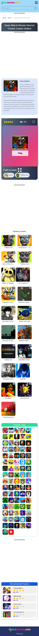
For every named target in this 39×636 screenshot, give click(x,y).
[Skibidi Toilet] (28, 493)
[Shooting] (11, 493)
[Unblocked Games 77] (11, 525)
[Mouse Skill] (11, 481)
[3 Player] (17, 430)
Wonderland (24, 398)
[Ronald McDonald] (17, 487)
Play (20, 153)
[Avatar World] (17, 443)
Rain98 (22, 379)
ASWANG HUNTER (25, 360)
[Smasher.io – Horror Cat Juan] (25, 240)
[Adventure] (5, 436)
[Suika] (17, 506)
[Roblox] (11, 487)
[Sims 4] (17, 493)
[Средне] (8, 122)
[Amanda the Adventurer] (22, 436)
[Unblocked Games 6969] (5, 525)
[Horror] (17, 468)
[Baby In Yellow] (22, 443)
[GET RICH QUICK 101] (8, 313)
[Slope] (5, 500)
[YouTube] (11, 532)
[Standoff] (28, 500)
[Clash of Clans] (17, 449)
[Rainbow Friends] (5, 487)
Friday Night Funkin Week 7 (19, 588)
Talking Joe (8, 247)
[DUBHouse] (8, 351)
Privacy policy (19, 633)
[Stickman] (5, 506)
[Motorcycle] (5, 481)
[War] (22, 525)
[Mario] (11, 474)
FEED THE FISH (24, 321)
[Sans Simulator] (22, 487)
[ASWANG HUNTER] (25, 351)
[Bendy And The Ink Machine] (28, 443)
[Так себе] (7, 122)
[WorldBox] (5, 532)
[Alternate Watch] (17, 436)
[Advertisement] (19, 54)
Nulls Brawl (17, 596)
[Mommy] (28, 474)
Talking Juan (25, 175)
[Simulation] (22, 493)
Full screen (10, 170)
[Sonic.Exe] (11, 500)
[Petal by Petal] (8, 409)
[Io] (28, 468)
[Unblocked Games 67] (28, 519)
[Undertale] (17, 525)
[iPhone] (5, 474)
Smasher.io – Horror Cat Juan (25, 247)
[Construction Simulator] (22, 449)
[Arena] (11, 443)
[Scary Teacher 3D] (28, 487)
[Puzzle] (28, 481)
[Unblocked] (11, 519)
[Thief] (17, 513)
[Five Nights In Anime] (22, 455)
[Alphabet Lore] (11, 436)
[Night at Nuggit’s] (8, 275)
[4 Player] (22, 430)
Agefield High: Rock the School (25, 340)
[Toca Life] (28, 513)
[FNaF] (28, 455)
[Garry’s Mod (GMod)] (22, 462)
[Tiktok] (22, 513)
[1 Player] (5, 430)
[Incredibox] (22, 468)
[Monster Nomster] (25, 294)
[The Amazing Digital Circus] (11, 513)
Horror (11, 175)
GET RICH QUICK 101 (8, 321)
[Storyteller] (11, 506)
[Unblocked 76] (17, 519)
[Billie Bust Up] (5, 449)
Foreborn (8, 398)
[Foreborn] (8, 390)
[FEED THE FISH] (25, 313)
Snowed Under (8, 379)
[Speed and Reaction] (17, 500)
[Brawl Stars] (11, 449)
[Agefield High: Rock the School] (25, 332)
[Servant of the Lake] (8, 332)
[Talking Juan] (25, 257)
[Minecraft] (17, 474)
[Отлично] (12, 122)
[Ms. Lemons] (17, 481)
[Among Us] (28, 436)
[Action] (28, 430)
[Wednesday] (28, 525)
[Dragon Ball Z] (5, 455)
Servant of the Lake (8, 340)
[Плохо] (5, 122)
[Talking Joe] (8, 240)
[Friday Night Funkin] (5, 462)
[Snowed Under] (8, 370)
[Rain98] (23, 370)
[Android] (5, 443)
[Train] (5, 519)
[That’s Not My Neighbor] (5, 513)
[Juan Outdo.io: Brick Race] (8, 257)
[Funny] (11, 462)
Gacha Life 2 (17, 604)
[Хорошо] (10, 122)
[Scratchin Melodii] (5, 493)
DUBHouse (8, 360)
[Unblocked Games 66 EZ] (22, 519)
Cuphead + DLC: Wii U (8, 302)
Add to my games (33, 122)
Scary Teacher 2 (19, 612)
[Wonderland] (25, 390)
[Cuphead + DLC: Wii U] (8, 294)
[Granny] (5, 468)
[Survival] (22, 506)
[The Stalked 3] (23, 275)
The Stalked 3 (23, 283)
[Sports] (22, 500)
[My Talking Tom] (22, 481)
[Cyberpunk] (28, 449)
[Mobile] (22, 474)
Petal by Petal (8, 417)
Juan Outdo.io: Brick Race (8, 264)
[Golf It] (28, 462)
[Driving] (11, 455)
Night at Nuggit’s (8, 283)
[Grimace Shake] (11, 468)
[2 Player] (11, 430)
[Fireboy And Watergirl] (17, 455)
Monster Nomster (25, 302)
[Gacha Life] (17, 462)
